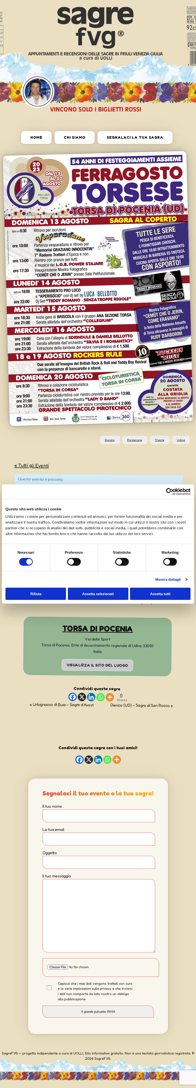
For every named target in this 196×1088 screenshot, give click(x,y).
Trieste (159, 440)
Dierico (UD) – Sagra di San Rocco (141, 705)
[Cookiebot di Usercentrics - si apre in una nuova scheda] (170, 491)
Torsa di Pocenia (97, 628)
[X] (81, 697)
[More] (109, 697)
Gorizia (109, 440)
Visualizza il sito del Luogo (97, 665)
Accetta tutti (160, 594)
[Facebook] (72, 697)
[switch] (74, 561)
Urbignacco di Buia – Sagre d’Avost (62, 704)
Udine (181, 440)
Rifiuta (35, 594)
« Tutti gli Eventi (31, 465)
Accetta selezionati (98, 594)
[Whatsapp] (100, 697)
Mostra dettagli (168, 579)
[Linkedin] (91, 697)
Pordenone (134, 440)
